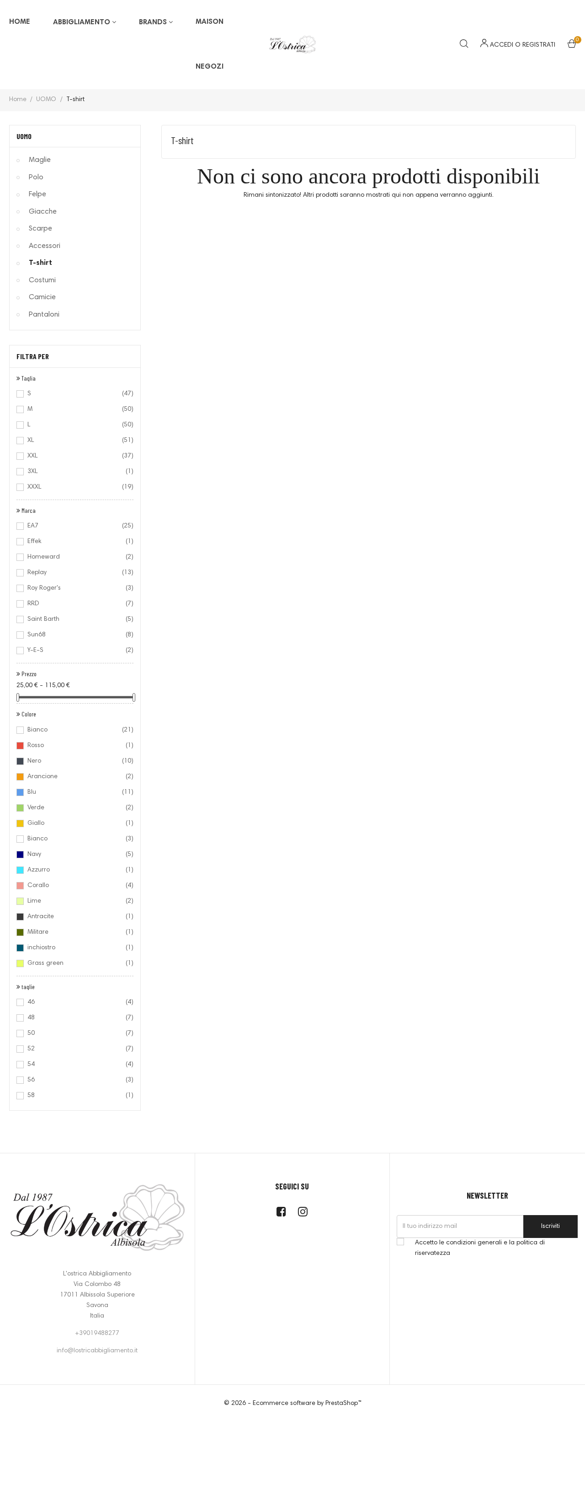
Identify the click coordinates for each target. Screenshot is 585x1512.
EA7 (74, 526)
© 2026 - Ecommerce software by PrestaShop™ (293, 1403)
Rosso (74, 746)
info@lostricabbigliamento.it (97, 1351)
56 (74, 1080)
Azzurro (74, 870)
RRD (74, 604)
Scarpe (40, 228)
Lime (74, 901)
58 (74, 1095)
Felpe (37, 194)
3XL (74, 471)
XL (74, 440)
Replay (74, 573)
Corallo (74, 885)
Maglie (40, 160)
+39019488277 (97, 1333)
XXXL (74, 487)
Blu (74, 792)
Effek (74, 541)
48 (74, 1018)
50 (74, 1033)
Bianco (74, 730)
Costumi (42, 280)
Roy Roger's (74, 588)
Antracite (74, 917)
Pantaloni (44, 314)
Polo (36, 177)
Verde (74, 808)
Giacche (43, 211)
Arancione (74, 777)
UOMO (24, 136)
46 (74, 1002)
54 (74, 1064)
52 (74, 1049)
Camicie (42, 297)
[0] (572, 46)
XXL (74, 456)
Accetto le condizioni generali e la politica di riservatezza (480, 1248)
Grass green (74, 963)
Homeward (74, 557)
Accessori (44, 246)
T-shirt (40, 263)
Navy (74, 854)
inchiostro (74, 948)
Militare (74, 932)
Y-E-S (74, 650)
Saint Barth (74, 619)
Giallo (74, 823)
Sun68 (74, 635)
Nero (74, 761)
